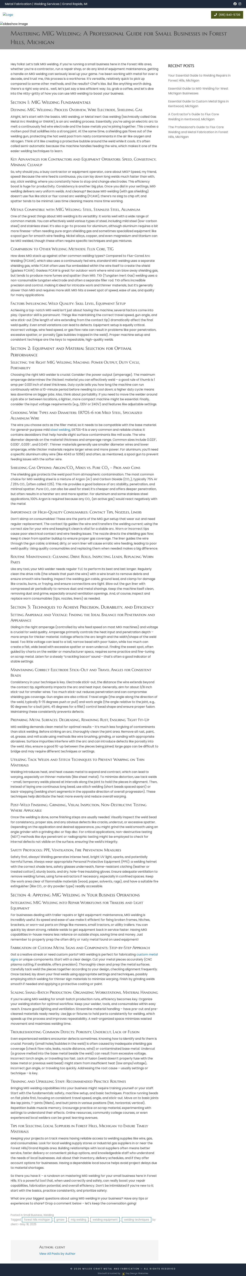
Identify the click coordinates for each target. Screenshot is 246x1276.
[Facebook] (235, 4)
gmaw (60, 1220)
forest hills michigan (37, 1220)
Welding (48, 1215)
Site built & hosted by (123, 1273)
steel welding (60, 430)
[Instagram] (240, 4)
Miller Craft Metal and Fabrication (110, 1268)
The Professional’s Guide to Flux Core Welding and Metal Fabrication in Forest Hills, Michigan (198, 132)
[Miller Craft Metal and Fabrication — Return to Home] (23, 14)
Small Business (32, 1215)
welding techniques (136, 1220)
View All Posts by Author (57, 1253)
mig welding (78, 1220)
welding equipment (105, 1220)
